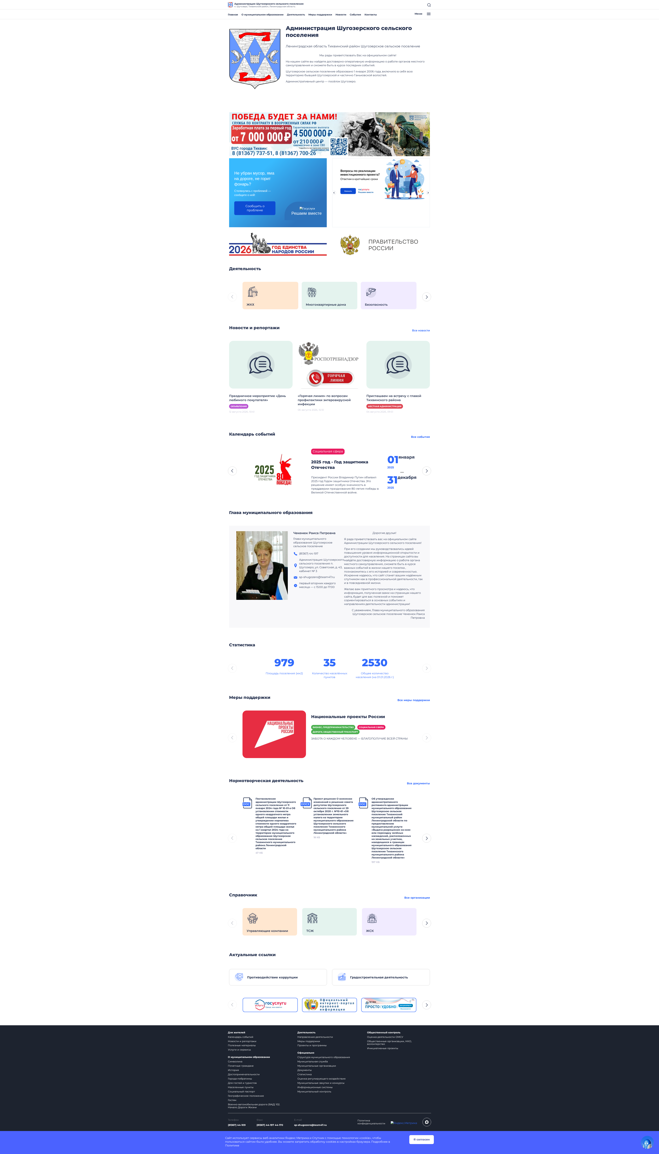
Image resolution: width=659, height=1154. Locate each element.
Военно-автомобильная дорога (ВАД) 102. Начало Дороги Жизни (254, 1106)
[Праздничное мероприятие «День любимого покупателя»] (261, 364)
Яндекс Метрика (297, 1138)
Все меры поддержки (413, 700)
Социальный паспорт (241, 1091)
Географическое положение (246, 1095)
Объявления (239, 406)
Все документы (418, 783)
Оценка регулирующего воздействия (321, 1078)
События (355, 14)
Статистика (304, 1074)
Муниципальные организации (316, 1065)
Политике (232, 1145)
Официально (305, 1052)
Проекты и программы (312, 1045)
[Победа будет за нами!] (329, 134)
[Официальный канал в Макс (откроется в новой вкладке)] (427, 1122)
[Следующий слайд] (428, 193)
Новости (341, 14)
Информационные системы (315, 1087)
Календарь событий (240, 1036)
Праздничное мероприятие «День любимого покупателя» (257, 398)
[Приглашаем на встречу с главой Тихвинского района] (398, 364)
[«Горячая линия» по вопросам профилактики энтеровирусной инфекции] (329, 364)
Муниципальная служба (312, 1061)
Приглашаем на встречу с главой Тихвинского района (393, 398)
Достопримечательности (244, 1074)
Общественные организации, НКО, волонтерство (389, 1043)
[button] (426, 296)
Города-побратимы (240, 1078)
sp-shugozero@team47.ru (310, 1125)
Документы (304, 1070)
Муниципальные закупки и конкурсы (320, 1082)
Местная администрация (384, 406)
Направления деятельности (315, 1036)
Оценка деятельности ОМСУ (385, 1036)
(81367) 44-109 (237, 1125)
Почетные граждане (241, 1065)
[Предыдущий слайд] (334, 193)
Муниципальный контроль (314, 1091)
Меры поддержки (320, 14)
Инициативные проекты (382, 1048)
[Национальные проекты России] (274, 734)
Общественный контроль (383, 1032)
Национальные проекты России (348, 716)
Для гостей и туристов (242, 1082)
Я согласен (422, 1139)
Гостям (232, 1100)
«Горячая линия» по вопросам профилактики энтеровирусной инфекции (324, 400)
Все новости (421, 330)
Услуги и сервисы (239, 1049)
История (233, 1070)
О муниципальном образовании (262, 14)
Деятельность (296, 14)
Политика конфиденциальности (371, 1122)
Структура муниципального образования (323, 1057)
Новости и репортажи (242, 1041)
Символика (235, 1061)
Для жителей (236, 1032)
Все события (420, 436)
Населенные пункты (240, 1087)
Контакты (371, 14)
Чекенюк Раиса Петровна (314, 533)
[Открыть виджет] (647, 1142)
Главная (233, 14)
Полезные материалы (242, 1045)
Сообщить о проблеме (254, 208)
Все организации (417, 897)
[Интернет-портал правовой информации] (329, 1005)
